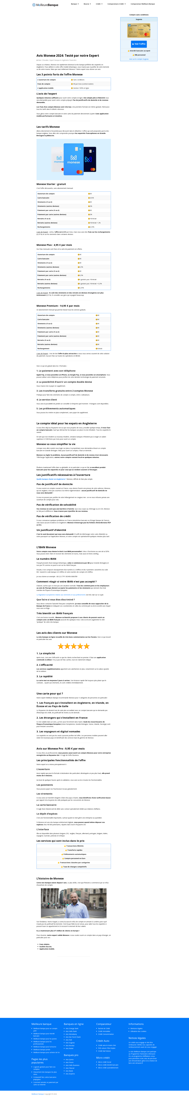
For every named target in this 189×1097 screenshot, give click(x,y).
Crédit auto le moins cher (107, 1045)
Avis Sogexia (70, 1043)
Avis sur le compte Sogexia (138, 59)
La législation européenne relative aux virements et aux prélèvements (61, 595)
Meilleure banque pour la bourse (44, 1047)
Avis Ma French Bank (73, 1037)
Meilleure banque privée (41, 1050)
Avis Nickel (69, 1048)
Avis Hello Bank (71, 1031)
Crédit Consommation (106, 1034)
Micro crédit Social (104, 1062)
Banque (74, 4)
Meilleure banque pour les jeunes (45, 1039)
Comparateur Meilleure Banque (143, 4)
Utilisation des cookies (138, 1031)
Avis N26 (69, 1040)
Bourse (86, 4)
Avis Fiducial (70, 1068)
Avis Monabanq (71, 1034)
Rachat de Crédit (104, 1028)
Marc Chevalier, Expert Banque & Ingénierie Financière (57, 60)
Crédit (98, 4)
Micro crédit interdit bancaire (108, 1065)
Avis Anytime (70, 1074)
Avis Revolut (70, 1045)
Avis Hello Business (72, 1065)
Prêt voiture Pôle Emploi (106, 1048)
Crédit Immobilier (104, 1031)
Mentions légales (136, 1028)
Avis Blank (69, 1071)
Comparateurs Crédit (116, 4)
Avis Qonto (70, 1059)
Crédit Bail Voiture (104, 1051)
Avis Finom (70, 1062)
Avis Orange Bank (72, 1028)
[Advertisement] (74, 35)
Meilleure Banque (38, 1094)
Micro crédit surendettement (108, 1068)
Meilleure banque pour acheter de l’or (46, 1052)
